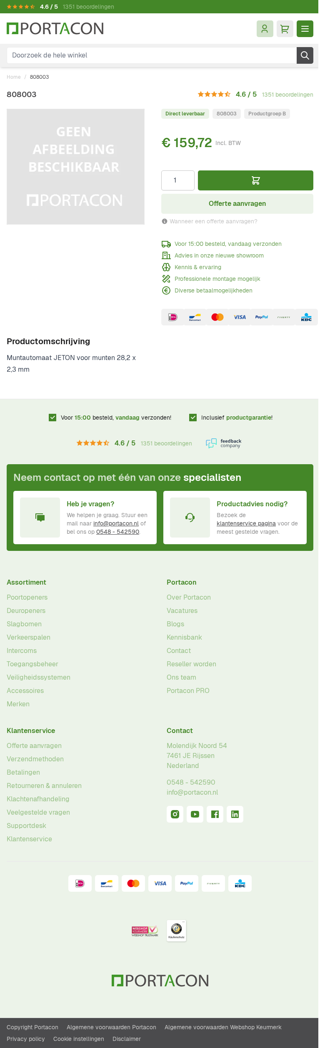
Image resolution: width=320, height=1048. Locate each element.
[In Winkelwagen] (255, 180)
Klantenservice (31, 730)
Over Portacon (189, 597)
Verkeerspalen (28, 637)
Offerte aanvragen (34, 745)
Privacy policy (26, 1039)
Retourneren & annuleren (44, 785)
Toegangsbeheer (32, 664)
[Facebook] (215, 814)
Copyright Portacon (32, 1027)
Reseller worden (191, 664)
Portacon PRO (188, 690)
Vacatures (182, 610)
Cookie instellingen (78, 1039)
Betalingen (23, 772)
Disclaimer (126, 1039)
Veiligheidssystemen (38, 677)
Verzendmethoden (35, 759)
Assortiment (26, 582)
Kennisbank (184, 637)
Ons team (181, 677)
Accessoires (25, 690)
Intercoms (22, 650)
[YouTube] (195, 814)
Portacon (182, 582)
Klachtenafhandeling (38, 799)
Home (14, 77)
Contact (179, 650)
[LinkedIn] (235, 814)
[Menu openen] (305, 28)
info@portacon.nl (116, 523)
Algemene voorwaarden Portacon (111, 1027)
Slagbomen (24, 624)
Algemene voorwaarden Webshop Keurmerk (223, 1027)
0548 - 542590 (117, 531)
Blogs (175, 624)
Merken (18, 704)
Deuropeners (26, 610)
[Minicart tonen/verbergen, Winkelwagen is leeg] (285, 28)
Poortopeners (27, 597)
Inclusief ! (236, 417)
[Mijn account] (265, 28)
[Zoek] (305, 55)
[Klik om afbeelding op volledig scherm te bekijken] (76, 167)
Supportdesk (26, 825)
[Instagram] (175, 814)
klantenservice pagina (246, 523)
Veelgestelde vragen (38, 812)
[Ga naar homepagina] (55, 28)
